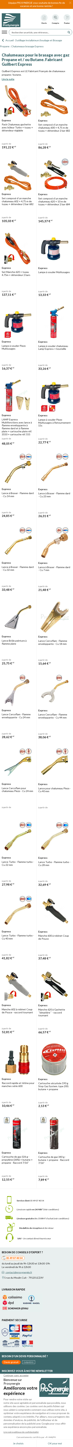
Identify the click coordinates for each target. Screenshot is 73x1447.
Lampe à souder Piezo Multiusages (14, 347)
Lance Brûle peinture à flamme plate (14, 642)
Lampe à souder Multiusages (54, 272)
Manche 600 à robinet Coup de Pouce (53, 937)
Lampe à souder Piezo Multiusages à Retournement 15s (54, 422)
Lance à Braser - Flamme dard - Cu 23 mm (54, 495)
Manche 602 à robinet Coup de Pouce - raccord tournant (17, 1011)
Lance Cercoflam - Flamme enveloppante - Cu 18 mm (52, 642)
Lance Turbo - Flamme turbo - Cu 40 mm (18, 937)
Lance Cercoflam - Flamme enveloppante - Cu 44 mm (52, 716)
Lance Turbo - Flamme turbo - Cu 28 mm (54, 863)
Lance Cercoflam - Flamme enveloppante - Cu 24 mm (16, 716)
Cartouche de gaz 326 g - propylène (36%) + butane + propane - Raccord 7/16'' (17, 1159)
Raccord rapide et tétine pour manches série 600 (18, 1084)
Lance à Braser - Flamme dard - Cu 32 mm (18, 568)
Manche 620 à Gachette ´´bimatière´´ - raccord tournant (51, 1012)
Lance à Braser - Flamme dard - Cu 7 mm (54, 569)
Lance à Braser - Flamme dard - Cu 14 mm (18, 495)
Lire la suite (8, 79)
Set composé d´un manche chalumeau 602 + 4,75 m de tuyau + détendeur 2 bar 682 (17, 201)
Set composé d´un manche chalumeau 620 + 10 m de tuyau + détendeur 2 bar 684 (54, 201)
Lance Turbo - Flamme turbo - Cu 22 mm (18, 863)
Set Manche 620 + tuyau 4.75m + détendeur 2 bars (16, 273)
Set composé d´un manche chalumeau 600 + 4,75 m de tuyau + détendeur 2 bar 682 (54, 127)
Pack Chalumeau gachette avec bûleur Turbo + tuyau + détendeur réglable (17, 127)
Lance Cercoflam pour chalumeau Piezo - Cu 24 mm (17, 790)
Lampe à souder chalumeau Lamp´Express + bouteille (53, 347)
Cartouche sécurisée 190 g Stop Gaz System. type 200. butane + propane (53, 1086)
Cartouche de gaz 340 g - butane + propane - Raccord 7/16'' (53, 1159)
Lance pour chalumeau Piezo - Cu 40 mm (54, 790)
